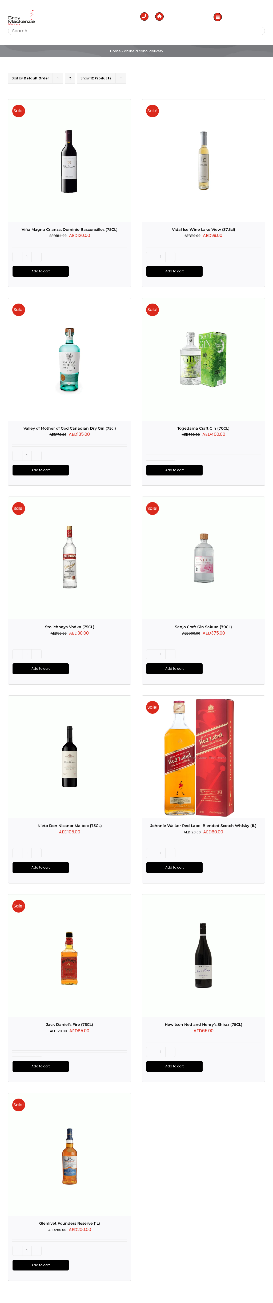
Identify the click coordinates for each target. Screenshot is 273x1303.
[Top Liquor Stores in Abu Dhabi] (21, 12)
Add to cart (40, 271)
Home (115, 51)
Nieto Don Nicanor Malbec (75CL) (70, 825)
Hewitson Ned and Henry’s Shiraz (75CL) (203, 1024)
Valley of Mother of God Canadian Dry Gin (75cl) (69, 428)
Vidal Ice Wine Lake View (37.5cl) (203, 229)
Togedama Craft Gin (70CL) (203, 428)
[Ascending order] (70, 78)
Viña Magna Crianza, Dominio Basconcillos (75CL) (70, 229)
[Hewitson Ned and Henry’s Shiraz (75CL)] (203, 955)
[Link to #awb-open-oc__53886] (218, 17)
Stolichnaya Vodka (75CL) (69, 626)
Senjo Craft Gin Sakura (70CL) (203, 626)
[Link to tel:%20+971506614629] (144, 16)
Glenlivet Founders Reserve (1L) (69, 1223)
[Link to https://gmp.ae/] (159, 16)
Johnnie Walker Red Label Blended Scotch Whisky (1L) (203, 825)
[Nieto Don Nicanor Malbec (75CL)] (69, 757)
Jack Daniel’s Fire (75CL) (69, 1024)
